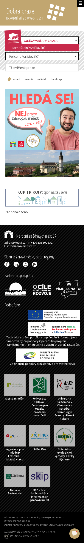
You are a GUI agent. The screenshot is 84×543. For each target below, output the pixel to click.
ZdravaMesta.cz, (15, 242)
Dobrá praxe (24, 13)
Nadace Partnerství (15, 491)
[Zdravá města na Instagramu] (26, 264)
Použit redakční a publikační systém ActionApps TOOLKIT (39, 524)
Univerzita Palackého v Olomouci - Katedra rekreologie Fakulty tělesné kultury (64, 409)
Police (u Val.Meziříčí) (24, 56)
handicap (56, 79)
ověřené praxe (23, 67)
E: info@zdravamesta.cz (20, 246)
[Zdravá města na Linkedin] (17, 264)
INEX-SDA (40, 449)
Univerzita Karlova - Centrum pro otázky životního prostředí (40, 407)
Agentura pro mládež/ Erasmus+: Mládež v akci (15, 454)
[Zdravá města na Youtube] (35, 264)
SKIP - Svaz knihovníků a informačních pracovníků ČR (39, 495)
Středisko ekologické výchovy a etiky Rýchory (64, 454)
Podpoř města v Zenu (42, 192)
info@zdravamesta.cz (17, 520)
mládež (41, 79)
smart (16, 79)
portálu (35, 337)
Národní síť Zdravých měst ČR (35, 236)
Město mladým (14, 398)
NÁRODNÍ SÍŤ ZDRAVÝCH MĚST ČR (24, 532)
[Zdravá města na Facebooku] (7, 264)
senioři (29, 79)
